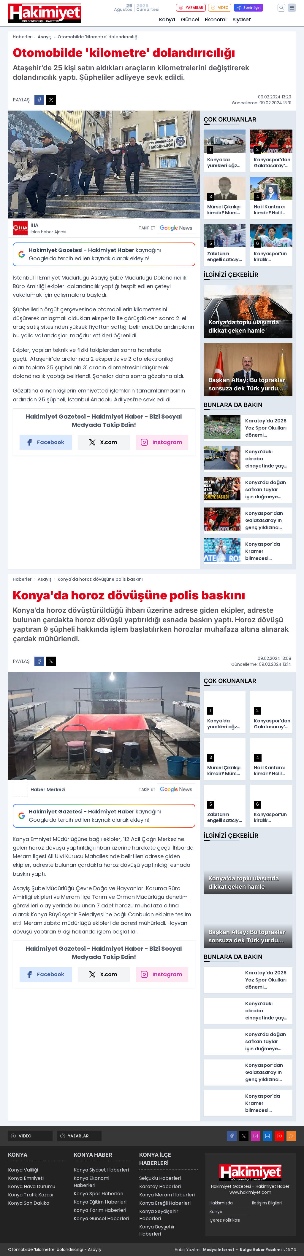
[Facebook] (232, 1136)
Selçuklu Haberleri (160, 1178)
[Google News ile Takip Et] (176, 228)
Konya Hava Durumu (31, 1186)
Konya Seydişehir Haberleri (158, 1215)
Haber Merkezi (48, 789)
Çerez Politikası (225, 1220)
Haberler (22, 37)
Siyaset (241, 19)
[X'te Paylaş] (51, 100)
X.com (108, 442)
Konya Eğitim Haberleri (100, 1201)
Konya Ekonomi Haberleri (91, 1182)
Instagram (167, 442)
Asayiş (45, 37)
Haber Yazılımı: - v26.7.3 (235, 1249)
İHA (48, 228)
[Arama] (281, 8)
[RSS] (291, 1136)
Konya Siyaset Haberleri (101, 1169)
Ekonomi (216, 19)
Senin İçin (252, 7)
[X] (243, 1136)
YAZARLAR (194, 7)
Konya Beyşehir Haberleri (157, 1230)
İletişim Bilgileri (267, 1203)
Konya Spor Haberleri (98, 1193)
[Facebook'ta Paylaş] (39, 100)
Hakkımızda (221, 1203)
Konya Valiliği (23, 1169)
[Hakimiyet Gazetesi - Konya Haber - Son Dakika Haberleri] (250, 1172)
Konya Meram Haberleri (167, 1194)
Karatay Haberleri (160, 1186)
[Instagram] (255, 1136)
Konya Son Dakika (28, 1203)
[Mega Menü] (292, 8)
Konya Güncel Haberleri (101, 1218)
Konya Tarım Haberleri (100, 1210)
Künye (216, 1211)
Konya (167, 19)
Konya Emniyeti (26, 1178)
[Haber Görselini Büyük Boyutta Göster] (104, 164)
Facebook (50, 442)
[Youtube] (279, 1136)
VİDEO (223, 7)
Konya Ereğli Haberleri (165, 1203)
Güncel (190, 19)
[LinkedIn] (267, 1136)
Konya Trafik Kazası (30, 1194)
